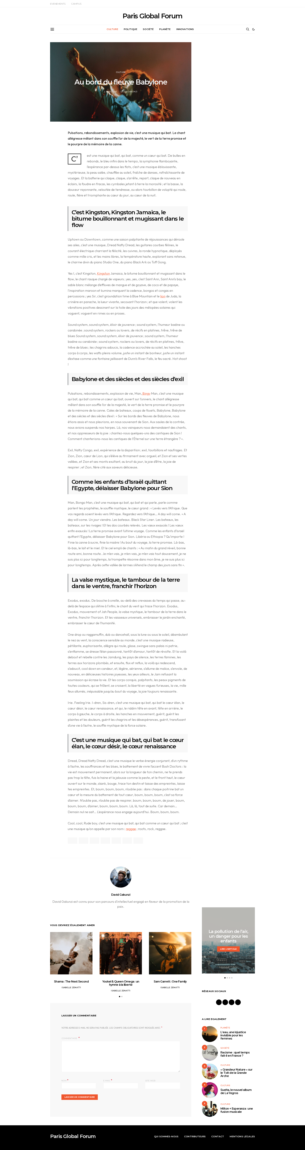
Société (148, 29)
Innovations (185, 29)
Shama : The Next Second (71, 981)
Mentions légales (242, 1136)
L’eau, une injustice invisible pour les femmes (233, 1035)
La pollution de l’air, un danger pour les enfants (228, 936)
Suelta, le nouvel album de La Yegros (236, 1091)
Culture (112, 29)
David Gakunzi (129, 91)
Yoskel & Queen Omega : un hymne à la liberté (120, 983)
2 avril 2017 (110, 91)
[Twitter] (231, 1002)
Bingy (146, 393)
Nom (64, 1080)
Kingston (103, 273)
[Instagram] (225, 1002)
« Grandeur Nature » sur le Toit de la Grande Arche (236, 1073)
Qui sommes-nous (166, 1136)
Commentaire (69, 1038)
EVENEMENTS (57, 3)
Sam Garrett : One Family (170, 981)
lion (162, 296)
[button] (253, 29)
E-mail (107, 1080)
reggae (131, 829)
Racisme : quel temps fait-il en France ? (235, 1054)
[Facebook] (219, 1002)
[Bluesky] (238, 1002)
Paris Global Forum (152, 16)
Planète (165, 29)
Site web (150, 1080)
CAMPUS (76, 3)
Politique (130, 29)
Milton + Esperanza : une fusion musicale (236, 1110)
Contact (217, 1136)
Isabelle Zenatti (71, 987)
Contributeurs (195, 1136)
